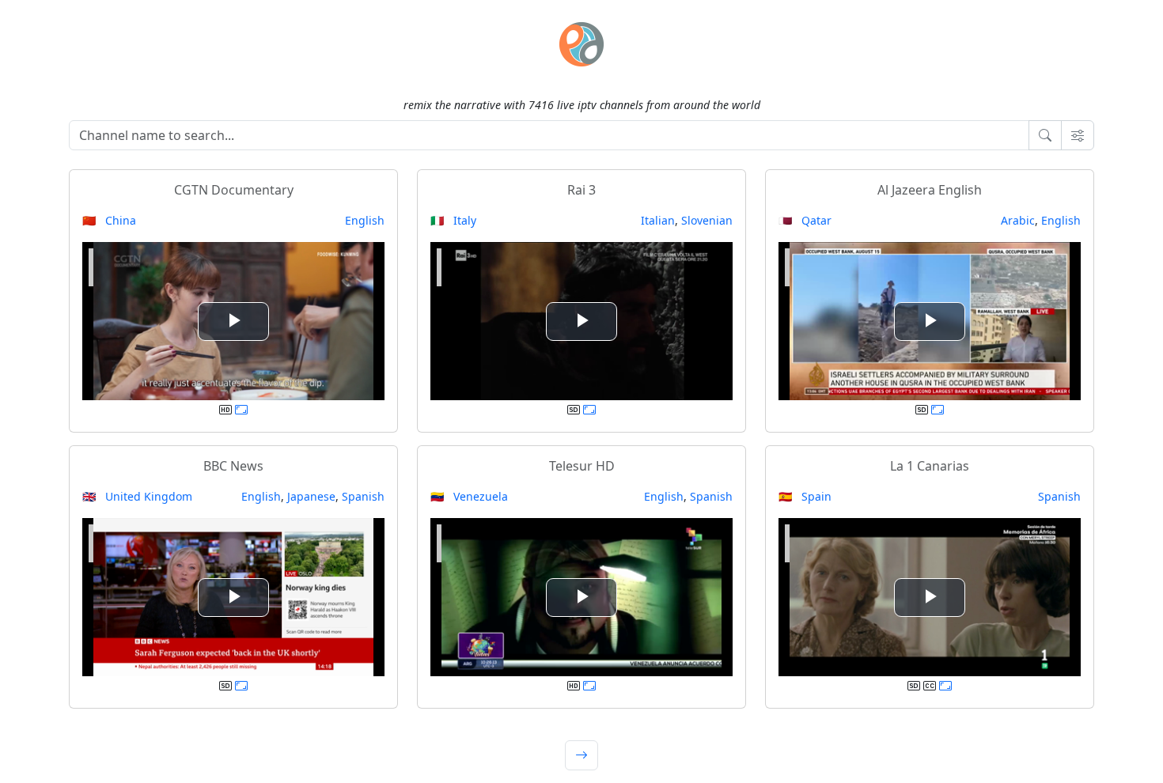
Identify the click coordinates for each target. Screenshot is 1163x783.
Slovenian (707, 220)
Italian (658, 220)
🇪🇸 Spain (805, 496)
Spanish (363, 496)
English (365, 220)
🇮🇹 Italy (453, 220)
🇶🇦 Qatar (805, 220)
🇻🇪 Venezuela (469, 496)
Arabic (1018, 220)
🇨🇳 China (109, 220)
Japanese (311, 496)
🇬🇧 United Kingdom (137, 496)
